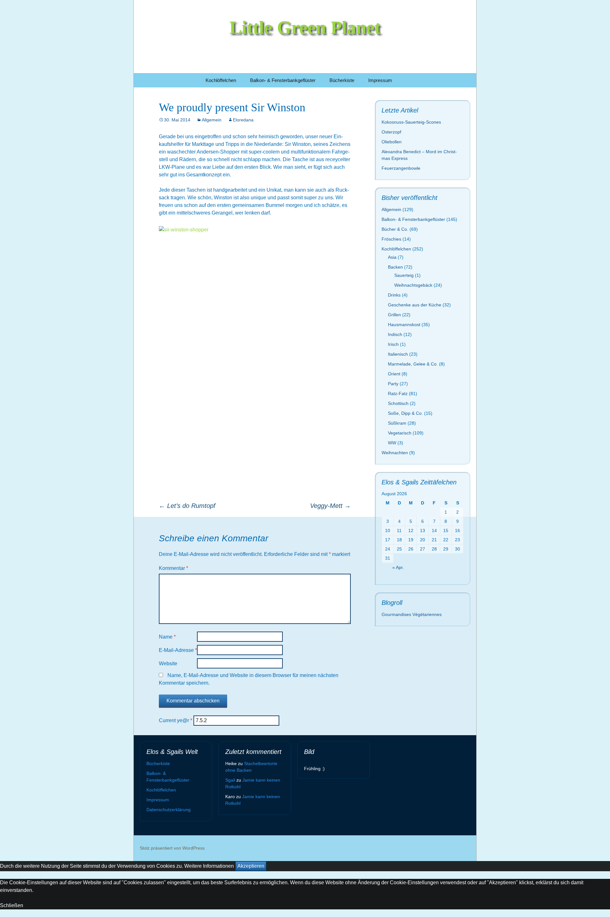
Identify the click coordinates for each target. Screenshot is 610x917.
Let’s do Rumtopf (187, 505)
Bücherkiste (341, 80)
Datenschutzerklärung (168, 809)
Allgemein (211, 119)
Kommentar (173, 568)
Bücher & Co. (395, 229)
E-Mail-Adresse (178, 650)
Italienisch (398, 354)
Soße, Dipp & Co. (405, 413)
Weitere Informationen (209, 866)
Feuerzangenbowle (401, 168)
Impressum (380, 80)
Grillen (394, 314)
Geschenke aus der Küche (414, 304)
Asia (392, 257)
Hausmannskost (404, 324)
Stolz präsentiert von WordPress (172, 848)
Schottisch (398, 403)
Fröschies (391, 239)
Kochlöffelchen (221, 80)
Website (168, 663)
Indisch (395, 334)
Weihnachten (395, 452)
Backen (395, 267)
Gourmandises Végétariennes (412, 614)
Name (167, 637)
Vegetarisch (399, 432)
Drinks (394, 295)
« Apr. (398, 567)
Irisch (393, 344)
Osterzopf (391, 131)
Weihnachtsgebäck (413, 285)
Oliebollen (392, 141)
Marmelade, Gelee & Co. (413, 363)
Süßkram (397, 423)
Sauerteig (404, 275)
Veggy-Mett (330, 505)
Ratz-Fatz (398, 393)
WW (392, 442)
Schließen (11, 905)
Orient (394, 373)
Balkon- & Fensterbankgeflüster (282, 80)
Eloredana (243, 119)
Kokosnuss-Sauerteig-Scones (411, 122)
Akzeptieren (250, 866)
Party (393, 383)
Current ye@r (175, 720)
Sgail (230, 780)
